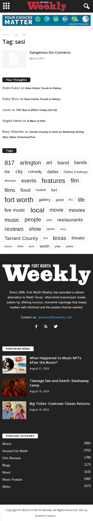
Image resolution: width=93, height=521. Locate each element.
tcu (45, 238)
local (37, 210)
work (31, 246)
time (20, 246)
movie (56, 210)
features (53, 180)
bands (80, 162)
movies (77, 210)
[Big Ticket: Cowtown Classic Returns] (14, 410)
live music (15, 210)
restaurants (70, 220)
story (63, 229)
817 (10, 162)
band (63, 162)
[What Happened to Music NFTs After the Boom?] (14, 364)
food (26, 190)
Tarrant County (21, 238)
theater (78, 237)
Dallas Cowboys (76, 172)
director (10, 180)
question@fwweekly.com (55, 317)
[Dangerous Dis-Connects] (14, 59)
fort (54, 190)
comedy (35, 171)
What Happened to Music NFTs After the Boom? (55, 360)
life (81, 200)
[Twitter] (56, 327)
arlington (30, 163)
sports (50, 229)
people (33, 220)
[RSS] (47, 327)
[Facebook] (37, 327)
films (10, 190)
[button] (85, 6)
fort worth (19, 200)
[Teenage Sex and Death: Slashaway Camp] (14, 387)
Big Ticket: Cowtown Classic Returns (60, 403)
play (49, 220)
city (19, 171)
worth (44, 246)
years (69, 246)
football (41, 190)
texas (59, 238)
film (75, 181)
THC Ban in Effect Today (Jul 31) (36, 110)
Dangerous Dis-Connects (50, 52)
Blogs (6, 465)
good (59, 200)
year (58, 246)
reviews (14, 229)
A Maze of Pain (36, 120)
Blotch (6, 444)
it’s (71, 199)
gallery (45, 199)
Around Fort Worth (15, 451)
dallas (52, 171)
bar (7, 171)
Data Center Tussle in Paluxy (43, 88)
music (12, 220)
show (35, 229)
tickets (8, 246)
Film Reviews (11, 458)
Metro (6, 486)
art (49, 162)
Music (6, 472)
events (28, 181)
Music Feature (12, 479)
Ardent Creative (45, 515)
